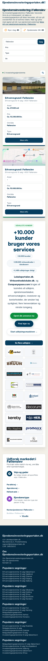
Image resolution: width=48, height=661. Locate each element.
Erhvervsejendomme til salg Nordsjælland (19, 646)
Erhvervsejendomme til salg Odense (17, 576)
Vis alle (25, 516)
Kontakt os (6, 563)
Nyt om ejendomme (10, 560)
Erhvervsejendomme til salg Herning (17, 610)
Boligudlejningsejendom (12, 612)
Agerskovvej (12, 488)
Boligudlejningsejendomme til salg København (21, 644)
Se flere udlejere (24, 343)
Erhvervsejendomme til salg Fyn (15, 608)
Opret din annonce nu (24, 316)
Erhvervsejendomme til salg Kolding (17, 592)
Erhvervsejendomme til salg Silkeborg (17, 590)
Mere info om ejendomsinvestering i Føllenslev (23, 23)
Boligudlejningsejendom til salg (15, 633)
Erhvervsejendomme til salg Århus (16, 594)
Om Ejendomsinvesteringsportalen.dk (17, 558)
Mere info (24, 140)
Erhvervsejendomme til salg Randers (17, 599)
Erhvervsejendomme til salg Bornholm (17, 596)
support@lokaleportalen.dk (13, 544)
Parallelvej (11, 484)
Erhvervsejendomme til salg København (18, 572)
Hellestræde (12, 492)
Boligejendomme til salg (12, 628)
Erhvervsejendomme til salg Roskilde (17, 626)
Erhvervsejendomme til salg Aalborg (17, 581)
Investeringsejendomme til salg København (20, 635)
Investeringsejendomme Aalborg (15, 648)
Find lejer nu (24, 324)
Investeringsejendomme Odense (15, 630)
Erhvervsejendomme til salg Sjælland (17, 574)
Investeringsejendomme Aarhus (15, 615)
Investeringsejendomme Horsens (15, 617)
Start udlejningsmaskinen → (23, 332)
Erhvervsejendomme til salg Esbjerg (17, 578)
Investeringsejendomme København (17, 651)
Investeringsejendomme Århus (14, 653)
